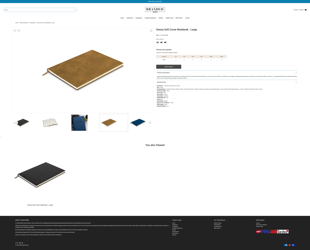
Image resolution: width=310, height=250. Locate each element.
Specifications (161, 82)
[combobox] (40, 10)
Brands (161, 18)
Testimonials (217, 224)
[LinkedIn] (20, 243)
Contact (187, 18)
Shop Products (218, 223)
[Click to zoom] (151, 30)
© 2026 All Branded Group (21, 245)
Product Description (163, 72)
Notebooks (32, 22)
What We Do (179, 18)
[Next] (19, 30)
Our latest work (218, 226)
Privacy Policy (259, 226)
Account (296, 10)
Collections (130, 18)
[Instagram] (22, 243)
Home (122, 18)
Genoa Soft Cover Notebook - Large (40, 205)
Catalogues (138, 18)
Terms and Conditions (261, 224)
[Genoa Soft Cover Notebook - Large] (40, 175)
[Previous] (15, 30)
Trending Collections (150, 18)
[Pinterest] (17, 243)
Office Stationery (24, 22)
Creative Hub (169, 18)
